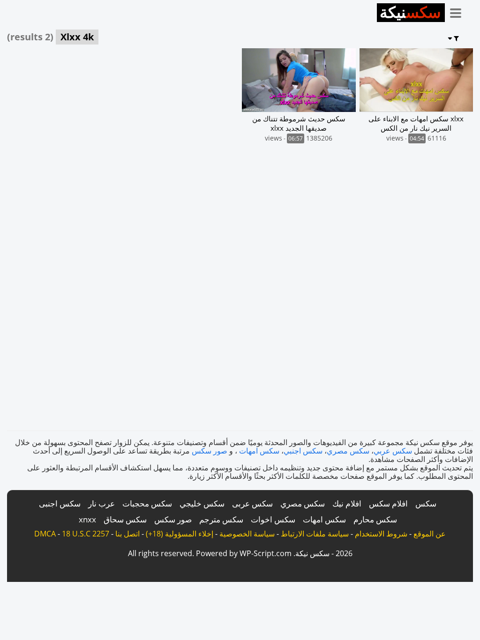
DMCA (45, 533)
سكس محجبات (147, 503)
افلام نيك (346, 503)
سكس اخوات (273, 519)
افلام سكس (388, 503)
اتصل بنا (127, 533)
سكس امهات (259, 451)
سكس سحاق (125, 519)
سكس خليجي (202, 503)
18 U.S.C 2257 (85, 533)
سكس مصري (348, 451)
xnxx (87, 519)
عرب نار (101, 503)
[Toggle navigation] (459, 11)
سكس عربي (393, 451)
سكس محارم (375, 519)
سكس (425, 503)
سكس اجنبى (60, 503)
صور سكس (209, 451)
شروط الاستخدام (381, 533)
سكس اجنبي (303, 451)
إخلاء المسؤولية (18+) (179, 533)
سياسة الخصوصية (247, 533)
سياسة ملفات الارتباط (315, 533)
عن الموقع (429, 533)
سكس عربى (252, 503)
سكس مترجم (221, 519)
